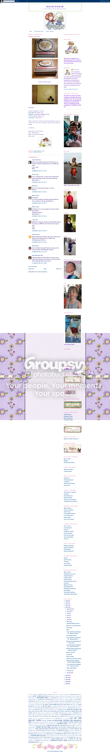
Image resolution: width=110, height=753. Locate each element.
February (69, 670)
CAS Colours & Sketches (70, 492)
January (69, 672)
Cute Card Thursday (69, 535)
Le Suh (65, 718)
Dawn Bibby (66, 704)
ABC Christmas (67, 508)
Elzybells (60, 709)
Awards (72, 694)
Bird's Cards (54, 696)
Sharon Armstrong (33, 732)
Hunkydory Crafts (68, 416)
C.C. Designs (52, 697)
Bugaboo (66, 460)
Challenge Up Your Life (69, 574)
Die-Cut (45, 706)
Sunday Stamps (68, 471)
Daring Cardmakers (68, 547)
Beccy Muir (37, 696)
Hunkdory (76, 712)
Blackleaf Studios (66, 696)
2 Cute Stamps (32, 694)
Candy (60, 697)
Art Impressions (50, 694)
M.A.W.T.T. (66, 583)
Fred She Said (32, 711)
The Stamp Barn (45, 737)
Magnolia (78, 720)
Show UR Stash (57, 732)
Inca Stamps (55, 714)
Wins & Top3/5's (49, 31)
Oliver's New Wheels (71, 668)
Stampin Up (59, 733)
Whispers (45, 740)
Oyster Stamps (72, 723)
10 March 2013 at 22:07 (39, 230)
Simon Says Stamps (69, 519)
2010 (67, 679)
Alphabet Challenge (69, 545)
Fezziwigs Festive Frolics (70, 581)
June (68, 615)
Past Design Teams (38, 31)
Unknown (34, 234)
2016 (67, 605)
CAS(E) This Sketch (69, 531)
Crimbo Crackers (68, 533)
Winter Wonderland (68, 551)
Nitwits (61, 723)
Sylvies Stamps (50, 735)
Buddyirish (31, 697)
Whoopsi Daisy (57, 740)
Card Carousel (69, 697)
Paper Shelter (67, 517)
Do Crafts (39, 707)
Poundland (31, 730)
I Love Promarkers (68, 515)
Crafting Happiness (68, 479)
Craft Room (59, 699)
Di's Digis (66, 561)
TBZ (57, 735)
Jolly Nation (32, 716)
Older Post (58, 268)
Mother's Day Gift (70, 652)
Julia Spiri (42, 716)
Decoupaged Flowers (71, 635)
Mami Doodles (45, 722)
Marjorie (34, 195)
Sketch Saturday (68, 565)
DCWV (74, 704)
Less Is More (67, 563)
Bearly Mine (31, 112)
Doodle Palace (50, 707)
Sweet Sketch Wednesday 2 (70, 594)
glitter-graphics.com (55, 751)
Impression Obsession (43, 714)
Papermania (63, 725)
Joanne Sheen (76, 714)
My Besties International (70, 588)
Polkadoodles (67, 549)
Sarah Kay (61, 730)
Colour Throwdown (68, 510)
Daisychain (55, 6)
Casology (66, 494)
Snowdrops (69, 654)
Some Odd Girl (75, 732)
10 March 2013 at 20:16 (39, 191)
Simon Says (67, 485)
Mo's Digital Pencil (68, 586)
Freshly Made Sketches (69, 513)
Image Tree (31, 714)
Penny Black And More (69, 592)
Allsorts (66, 558)
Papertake (30, 114)
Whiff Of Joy (74, 738)
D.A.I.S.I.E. (40, 704)
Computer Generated (45, 699)
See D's (70, 730)
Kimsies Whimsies (45, 718)
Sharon (34, 174)
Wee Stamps (56, 738)
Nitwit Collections (68, 418)
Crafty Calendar (68, 577)
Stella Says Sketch (68, 469)
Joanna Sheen (31, 117)
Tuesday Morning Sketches (70, 501)
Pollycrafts (75, 728)
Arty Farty (60, 694)
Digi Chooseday (68, 497)
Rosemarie (53, 730)
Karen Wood (70, 716)
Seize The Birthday (68, 537)
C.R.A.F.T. (66, 529)
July (68, 613)
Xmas (40, 742)
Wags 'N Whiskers (44, 738)
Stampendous (49, 733)
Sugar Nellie (36, 735)
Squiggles (31, 733)
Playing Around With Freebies (73, 658)
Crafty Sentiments (68, 495)
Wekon (65, 738)
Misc (61, 722)
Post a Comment (32, 266)
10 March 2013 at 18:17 (39, 182)
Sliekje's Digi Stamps (69, 462)
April (68, 619)
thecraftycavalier (36, 255)
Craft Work (68, 699)
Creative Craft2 (32, 116)
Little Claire (46, 720)
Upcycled (33, 738)
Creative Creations (32, 111)
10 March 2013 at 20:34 (39, 216)
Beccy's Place (67, 459)
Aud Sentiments (68, 527)
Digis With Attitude (70, 706)
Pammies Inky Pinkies (69, 483)
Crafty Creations (68, 579)
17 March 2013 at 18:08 (39, 263)
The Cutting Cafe (72, 735)
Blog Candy (76, 696)
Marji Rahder (54, 722)
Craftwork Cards (43, 701)
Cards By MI (35, 159)
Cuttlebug (31, 704)
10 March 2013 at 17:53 (39, 170)
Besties (46, 696)
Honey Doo (58, 712)
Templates (63, 735)
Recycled (44, 730)
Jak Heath (64, 714)
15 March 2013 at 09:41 (39, 242)
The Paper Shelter (68, 419)
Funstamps (53, 711)
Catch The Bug (67, 559)
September (70, 609)
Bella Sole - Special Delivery (73, 625)
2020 (67, 601)
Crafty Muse (54, 701)
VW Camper (69, 627)
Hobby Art (31, 712)
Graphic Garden (64, 711)
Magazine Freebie (62, 720)
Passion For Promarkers (70, 499)
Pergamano (54, 727)
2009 (67, 681)
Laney (33, 219)
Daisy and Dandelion (52, 704)
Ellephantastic (50, 709)
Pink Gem (38, 728)
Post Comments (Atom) (41, 271)
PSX (38, 730)
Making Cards (35, 722)
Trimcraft (79, 737)
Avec (67, 694)
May (68, 617)
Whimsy (38, 740)
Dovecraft (71, 707)
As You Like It (67, 526)
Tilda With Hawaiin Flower (72, 623)
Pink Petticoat (50, 728)
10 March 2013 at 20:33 (39, 203)
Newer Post (31, 268)
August (69, 611)
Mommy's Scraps (33, 723)
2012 (67, 675)
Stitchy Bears (71, 733)
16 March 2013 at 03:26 (39, 251)
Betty (33, 185)
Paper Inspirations (39, 725)
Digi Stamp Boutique (56, 706)
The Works (70, 737)
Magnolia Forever (68, 585)
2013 (67, 607)
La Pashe (56, 718)
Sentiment (77, 730)
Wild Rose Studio (73, 740)
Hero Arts (75, 711)
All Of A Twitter (70, 656)
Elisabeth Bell (38, 709)
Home (30, 31)
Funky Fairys (44, 711)
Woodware (32, 742)
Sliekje (66, 732)
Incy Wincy (66, 481)
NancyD (34, 245)
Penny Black (67, 590)
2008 (67, 683)
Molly (67, 629)
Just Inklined (52, 716)
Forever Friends (37, 152)
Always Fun (67, 478)
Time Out (66, 538)
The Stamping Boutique (58, 737)
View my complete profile (71, 89)
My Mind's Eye (51, 723)
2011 (67, 677)
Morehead (42, 723)
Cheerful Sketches (68, 575)
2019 (67, 603)
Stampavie (40, 733)
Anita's (41, 694)
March (68, 621)
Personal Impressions (67, 727)
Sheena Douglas (46, 732)
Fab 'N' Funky (67, 511)
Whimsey (30, 740)
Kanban (62, 716)
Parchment (72, 725)
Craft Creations (67, 414)
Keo (36, 718)
